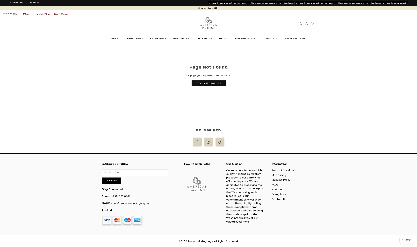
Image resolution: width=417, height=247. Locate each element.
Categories (157, 38)
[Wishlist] (312, 24)
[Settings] (306, 24)
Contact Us (279, 199)
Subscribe (111, 180)
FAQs (275, 184)
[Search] (300, 24)
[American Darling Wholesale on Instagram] (208, 142)
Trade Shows (204, 38)
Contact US (270, 38)
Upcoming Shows (16, 3)
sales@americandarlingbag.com (131, 203)
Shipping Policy (281, 180)
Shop (113, 38)
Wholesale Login (295, 38)
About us (277, 189)
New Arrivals (181, 38)
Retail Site (34, 3)
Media (222, 38)
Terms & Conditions (284, 170)
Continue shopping (209, 83)
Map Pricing (279, 175)
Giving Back (279, 194)
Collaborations (243, 38)
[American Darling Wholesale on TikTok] (220, 142)
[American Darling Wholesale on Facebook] (197, 142)
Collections (133, 38)
